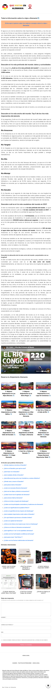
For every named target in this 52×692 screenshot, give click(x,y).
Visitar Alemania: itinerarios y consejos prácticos (25, 677)
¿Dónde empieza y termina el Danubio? (15, 465)
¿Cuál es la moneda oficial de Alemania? (15, 488)
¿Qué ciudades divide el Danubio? (14, 475)
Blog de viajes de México (21, 670)
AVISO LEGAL (26, 655)
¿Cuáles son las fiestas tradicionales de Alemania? (18, 540)
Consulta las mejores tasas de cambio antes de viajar (19, 671)
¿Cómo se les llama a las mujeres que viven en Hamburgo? (21, 524)
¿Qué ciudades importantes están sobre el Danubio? (19, 514)
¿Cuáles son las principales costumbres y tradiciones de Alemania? (23, 504)
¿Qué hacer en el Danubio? (11, 471)
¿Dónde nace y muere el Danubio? (14, 481)
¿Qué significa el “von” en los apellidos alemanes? (18, 530)
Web (2, 632)
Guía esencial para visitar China (21, 676)
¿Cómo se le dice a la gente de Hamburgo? (16, 501)
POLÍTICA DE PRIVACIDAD (24, 663)
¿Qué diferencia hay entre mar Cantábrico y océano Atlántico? (22, 478)
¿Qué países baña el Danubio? (12, 484)
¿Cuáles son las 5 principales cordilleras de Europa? (19, 534)
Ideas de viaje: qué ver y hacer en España (22, 674)
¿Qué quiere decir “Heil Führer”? (13, 537)
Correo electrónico (7, 624)
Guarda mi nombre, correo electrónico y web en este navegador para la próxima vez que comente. (25, 640)
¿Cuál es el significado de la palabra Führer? (16, 507)
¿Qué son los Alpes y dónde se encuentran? (16, 491)
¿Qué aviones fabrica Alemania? (13, 498)
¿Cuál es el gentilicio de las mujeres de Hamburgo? (19, 511)
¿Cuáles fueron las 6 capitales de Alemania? (17, 494)
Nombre (3, 617)
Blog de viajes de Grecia (8, 670)
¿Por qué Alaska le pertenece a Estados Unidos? (18, 517)
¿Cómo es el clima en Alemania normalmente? (17, 527)
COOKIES (14, 663)
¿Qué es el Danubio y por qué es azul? (15, 468)
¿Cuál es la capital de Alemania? (13, 520)
